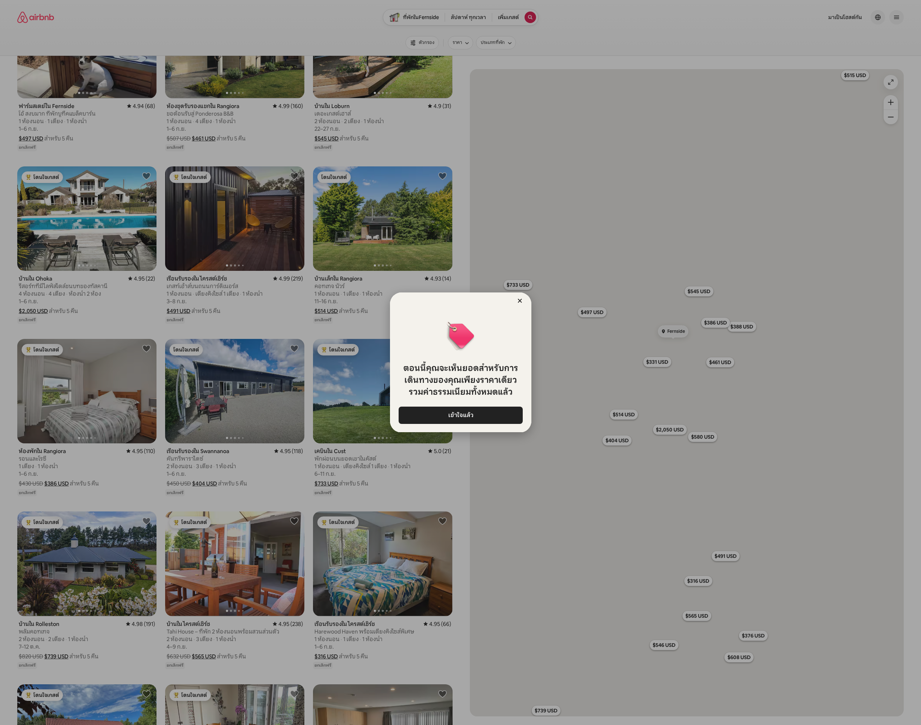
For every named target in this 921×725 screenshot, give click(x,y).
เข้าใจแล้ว (460, 415)
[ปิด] (520, 301)
